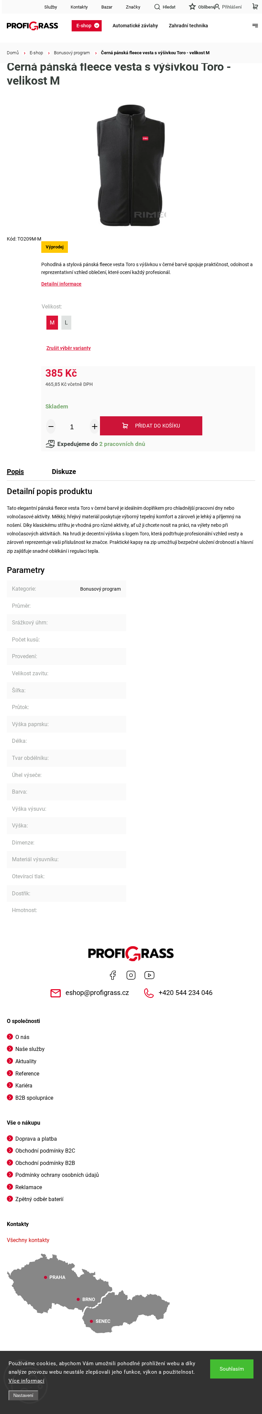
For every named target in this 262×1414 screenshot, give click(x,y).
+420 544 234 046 (186, 993)
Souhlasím (232, 1369)
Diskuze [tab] (64, 471)
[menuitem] (89, 26)
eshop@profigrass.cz (97, 993)
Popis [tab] (15, 471)
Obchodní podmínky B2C (45, 1151)
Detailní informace (61, 284)
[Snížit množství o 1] (51, 426)
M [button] (52, 322)
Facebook (112, 975)
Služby (50, 7)
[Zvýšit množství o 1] (94, 426)
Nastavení (23, 1395)
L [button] (66, 322)
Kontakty (79, 7)
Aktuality (26, 1061)
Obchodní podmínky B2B (45, 1163)
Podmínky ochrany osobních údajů (57, 1175)
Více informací (26, 1381)
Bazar (106, 7)
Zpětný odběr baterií (39, 1199)
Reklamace (28, 1187)
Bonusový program (100, 589)
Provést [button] (68, 348)
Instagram (131, 975)
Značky (133, 7)
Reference (27, 1073)
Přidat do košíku (157, 426)
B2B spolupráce (34, 1098)
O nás (22, 1037)
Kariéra (23, 1085)
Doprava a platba (36, 1139)
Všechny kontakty (28, 1240)
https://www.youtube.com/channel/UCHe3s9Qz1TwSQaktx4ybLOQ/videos (149, 975)
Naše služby (30, 1049)
